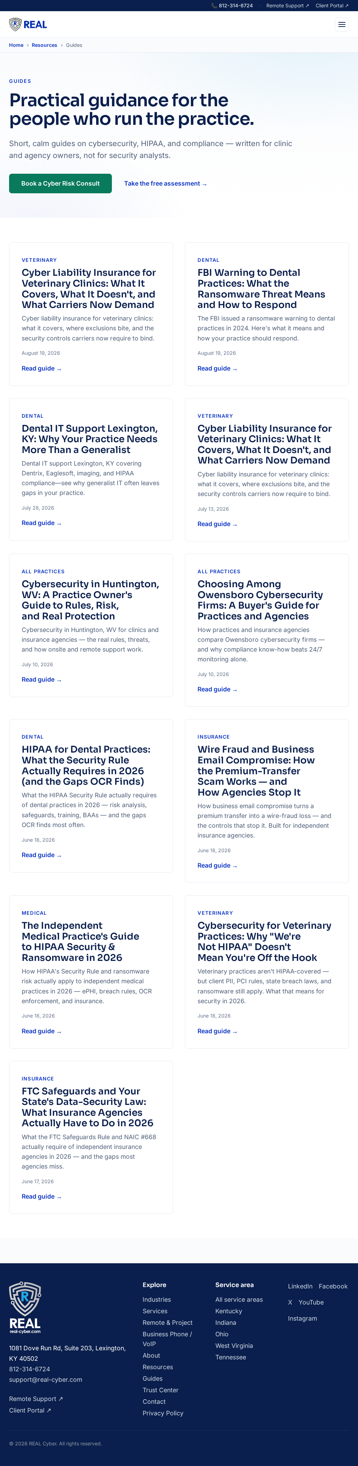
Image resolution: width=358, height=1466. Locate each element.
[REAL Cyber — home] (28, 24)
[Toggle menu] (342, 24)
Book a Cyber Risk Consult (60, 183)
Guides (153, 1378)
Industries (157, 1299)
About (151, 1355)
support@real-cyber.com (45, 1379)
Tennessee (230, 1357)
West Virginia (234, 1345)
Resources (44, 45)
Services (155, 1311)
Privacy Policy (163, 1413)
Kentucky (228, 1311)
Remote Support (287, 5)
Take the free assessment (166, 183)
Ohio (222, 1334)
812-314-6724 (232, 5)
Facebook (333, 1286)
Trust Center (161, 1390)
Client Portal (332, 5)
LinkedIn (300, 1286)
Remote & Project (168, 1322)
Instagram (302, 1318)
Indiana (225, 1322)
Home (16, 45)
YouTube (311, 1302)
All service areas (239, 1299)
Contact (154, 1401)
